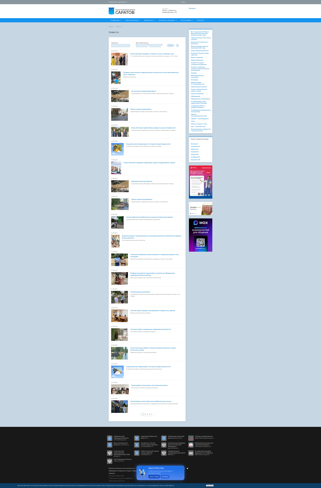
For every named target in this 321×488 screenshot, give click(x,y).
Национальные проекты (199, 87)
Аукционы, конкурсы (167, 20)
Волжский (194, 144)
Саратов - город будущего (200, 118)
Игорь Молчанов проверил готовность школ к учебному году (152, 54)
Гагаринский (195, 146)
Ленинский (194, 154)
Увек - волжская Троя (198, 126)
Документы (148, 20)
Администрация (131, 20)
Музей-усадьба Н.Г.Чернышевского (197, 83)
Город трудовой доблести (199, 50)
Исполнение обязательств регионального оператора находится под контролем (154, 255)
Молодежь (194, 80)
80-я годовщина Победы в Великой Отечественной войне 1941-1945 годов (200, 33)
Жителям (192, 8)
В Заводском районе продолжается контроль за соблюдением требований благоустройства (152, 274)
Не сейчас (165, 476)
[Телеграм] (187, 468)
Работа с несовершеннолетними (199, 115)
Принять (210, 485)
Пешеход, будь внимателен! (140, 292)
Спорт (193, 121)
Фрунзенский (195, 159)
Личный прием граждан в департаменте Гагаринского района (152, 310)
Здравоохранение (197, 60)
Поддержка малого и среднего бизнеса (198, 106)
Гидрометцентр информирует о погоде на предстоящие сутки (148, 144)
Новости (118, 26)
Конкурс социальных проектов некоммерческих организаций (200, 68)
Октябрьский (195, 157)
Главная (111, 26)
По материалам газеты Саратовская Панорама (199, 102)
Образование (195, 96)
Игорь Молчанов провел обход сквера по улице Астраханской (153, 128)
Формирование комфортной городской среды (200, 130)
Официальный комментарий (200, 99)
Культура (194, 73)
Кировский (194, 152)
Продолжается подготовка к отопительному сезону (149, 385)
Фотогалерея (186, 20)
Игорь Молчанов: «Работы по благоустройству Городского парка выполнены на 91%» (153, 349)
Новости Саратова (197, 93)
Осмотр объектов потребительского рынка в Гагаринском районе (149, 217)
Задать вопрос (154, 476)
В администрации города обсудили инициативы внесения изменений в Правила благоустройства (151, 237)
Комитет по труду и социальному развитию (199, 63)
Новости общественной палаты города (199, 90)
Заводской (194, 149)
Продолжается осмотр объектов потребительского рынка (150, 401)
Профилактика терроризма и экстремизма (201, 111)
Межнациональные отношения (197, 76)
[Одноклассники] (184, 468)
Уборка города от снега (199, 124)
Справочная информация (117, 2)
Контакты (200, 20)
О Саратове (114, 20)
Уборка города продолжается (140, 109)
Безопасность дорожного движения (199, 43)
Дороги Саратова (197, 57)
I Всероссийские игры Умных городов (201, 38)
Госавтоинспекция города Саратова (200, 54)
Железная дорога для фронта (141, 181)
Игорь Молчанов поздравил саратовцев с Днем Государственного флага (149, 162)
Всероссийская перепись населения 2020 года (199, 47)
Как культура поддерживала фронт (143, 91)
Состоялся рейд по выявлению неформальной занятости (150, 329)
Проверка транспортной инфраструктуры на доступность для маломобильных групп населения (151, 73)
